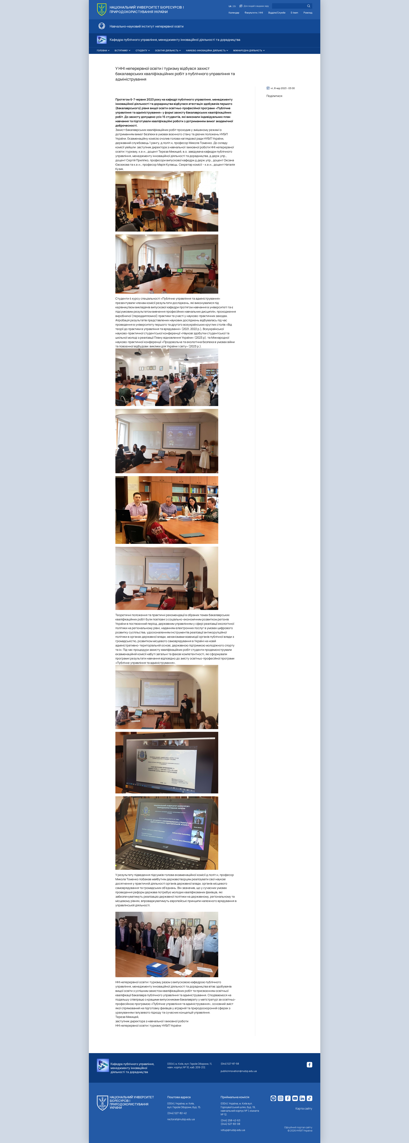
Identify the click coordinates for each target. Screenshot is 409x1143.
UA (230, 6)
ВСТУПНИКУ (121, 50)
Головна (102, 50)
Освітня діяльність (167, 50)
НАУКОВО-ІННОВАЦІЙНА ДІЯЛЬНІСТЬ (206, 50)
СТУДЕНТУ (141, 50)
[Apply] (308, 6)
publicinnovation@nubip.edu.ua (239, 1071)
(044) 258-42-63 (230, 1120)
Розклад (308, 13)
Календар (234, 13)
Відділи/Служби (276, 13)
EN (234, 6)
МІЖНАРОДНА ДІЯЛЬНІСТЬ (247, 50)
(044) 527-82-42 (177, 1113)
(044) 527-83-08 (230, 1124)
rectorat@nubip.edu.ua (181, 1119)
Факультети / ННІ (254, 13)
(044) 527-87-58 (230, 1063)
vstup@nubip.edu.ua (233, 1130)
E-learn (294, 13)
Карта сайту (304, 1108)
